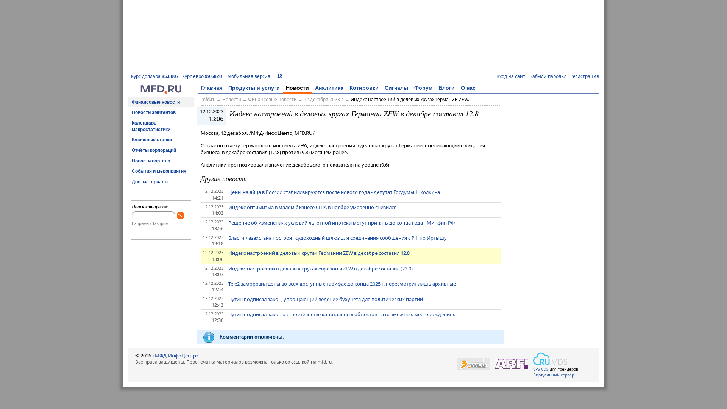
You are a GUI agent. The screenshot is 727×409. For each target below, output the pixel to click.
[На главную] (160, 92)
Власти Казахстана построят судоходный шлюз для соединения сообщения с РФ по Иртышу (337, 237)
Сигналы (396, 88)
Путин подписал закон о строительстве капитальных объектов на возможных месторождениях (341, 314)
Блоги (446, 88)
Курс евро (202, 76)
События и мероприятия (159, 171)
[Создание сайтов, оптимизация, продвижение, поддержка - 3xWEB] (473, 364)
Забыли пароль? (548, 76)
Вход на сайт (510, 76)
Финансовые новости (156, 102)
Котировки (364, 88)
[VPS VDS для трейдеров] (550, 358)
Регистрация (584, 76)
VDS (545, 369)
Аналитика (329, 88)
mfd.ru (208, 99)
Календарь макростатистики (151, 126)
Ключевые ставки (152, 139)
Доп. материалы (150, 181)
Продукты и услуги (254, 88)
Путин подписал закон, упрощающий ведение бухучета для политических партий (325, 299)
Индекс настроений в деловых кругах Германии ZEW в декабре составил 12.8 (319, 253)
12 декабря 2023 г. (324, 99)
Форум (423, 88)
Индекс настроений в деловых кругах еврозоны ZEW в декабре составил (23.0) (320, 268)
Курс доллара (155, 76)
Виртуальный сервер (553, 375)
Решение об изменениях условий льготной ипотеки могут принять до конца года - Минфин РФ (341, 222)
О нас (468, 88)
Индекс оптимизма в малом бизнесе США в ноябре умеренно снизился (312, 207)
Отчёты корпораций (154, 150)
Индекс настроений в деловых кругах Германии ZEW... (411, 99)
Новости (297, 88)
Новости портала (151, 161)
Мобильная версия (248, 76)
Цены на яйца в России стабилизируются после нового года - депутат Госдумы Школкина (334, 192)
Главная (211, 88)
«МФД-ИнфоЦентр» (175, 355)
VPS (536, 369)
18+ (281, 76)
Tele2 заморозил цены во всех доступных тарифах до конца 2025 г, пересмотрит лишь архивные (342, 283)
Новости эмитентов (154, 112)
